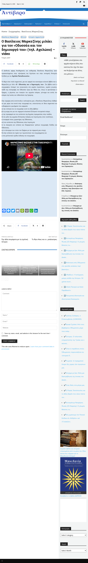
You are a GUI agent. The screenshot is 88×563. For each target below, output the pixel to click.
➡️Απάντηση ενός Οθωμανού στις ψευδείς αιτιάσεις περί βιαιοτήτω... (73, 266)
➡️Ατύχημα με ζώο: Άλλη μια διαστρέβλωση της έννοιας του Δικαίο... (73, 254)
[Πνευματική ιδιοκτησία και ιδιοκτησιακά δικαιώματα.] (48, 264)
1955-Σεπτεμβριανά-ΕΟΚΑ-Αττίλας (29, 264)
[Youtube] (84, 6)
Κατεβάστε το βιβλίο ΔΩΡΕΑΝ (70, 496)
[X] (84, 2)
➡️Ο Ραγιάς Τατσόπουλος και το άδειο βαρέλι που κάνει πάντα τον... (73, 229)
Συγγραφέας (14, 31)
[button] (83, 24)
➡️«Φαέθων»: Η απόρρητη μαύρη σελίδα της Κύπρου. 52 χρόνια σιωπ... (72, 278)
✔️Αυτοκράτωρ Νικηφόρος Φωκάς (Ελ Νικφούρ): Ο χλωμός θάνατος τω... (73, 406)
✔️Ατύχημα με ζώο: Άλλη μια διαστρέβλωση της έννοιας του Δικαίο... (73, 376)
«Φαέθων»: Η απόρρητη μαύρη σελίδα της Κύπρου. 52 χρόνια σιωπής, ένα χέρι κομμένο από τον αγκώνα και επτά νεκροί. (29, 270)
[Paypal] (80, 2)
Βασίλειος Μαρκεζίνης (32, 31)
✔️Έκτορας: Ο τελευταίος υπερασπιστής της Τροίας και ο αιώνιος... (73, 340)
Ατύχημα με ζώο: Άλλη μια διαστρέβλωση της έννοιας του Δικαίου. (72, 198)
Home (4, 31)
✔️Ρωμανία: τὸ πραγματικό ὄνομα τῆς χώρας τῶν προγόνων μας (73, 364)
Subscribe (82, 43)
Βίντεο (23, 37)
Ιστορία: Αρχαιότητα (36, 37)
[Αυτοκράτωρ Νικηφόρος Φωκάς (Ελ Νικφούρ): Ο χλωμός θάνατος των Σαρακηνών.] (11, 264)
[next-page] (6, 279)
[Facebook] (77, 2)
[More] (44, 64)
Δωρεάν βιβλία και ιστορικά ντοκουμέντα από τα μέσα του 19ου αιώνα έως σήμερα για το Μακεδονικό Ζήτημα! (73, 452)
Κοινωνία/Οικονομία (48, 269)
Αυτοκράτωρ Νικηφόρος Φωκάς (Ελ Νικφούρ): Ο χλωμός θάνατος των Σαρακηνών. (11, 271)
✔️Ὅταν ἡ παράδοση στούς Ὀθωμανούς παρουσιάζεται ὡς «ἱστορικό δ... (73, 352)
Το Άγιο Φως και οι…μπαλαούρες (44, 239)
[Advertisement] (55, 14)
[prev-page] (3, 279)
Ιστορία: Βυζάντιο (10, 267)
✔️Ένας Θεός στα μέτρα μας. (74, 385)
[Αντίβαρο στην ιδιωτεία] (13, 13)
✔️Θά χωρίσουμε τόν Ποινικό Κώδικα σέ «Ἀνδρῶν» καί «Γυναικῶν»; (73, 418)
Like (64, 43)
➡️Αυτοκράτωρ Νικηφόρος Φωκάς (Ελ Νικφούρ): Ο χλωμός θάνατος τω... (73, 241)
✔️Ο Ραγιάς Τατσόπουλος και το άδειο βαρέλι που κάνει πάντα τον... (73, 394)
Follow (73, 43)
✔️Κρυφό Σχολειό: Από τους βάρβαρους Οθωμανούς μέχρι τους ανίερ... (73, 327)
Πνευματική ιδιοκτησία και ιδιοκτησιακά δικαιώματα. (48, 272)
